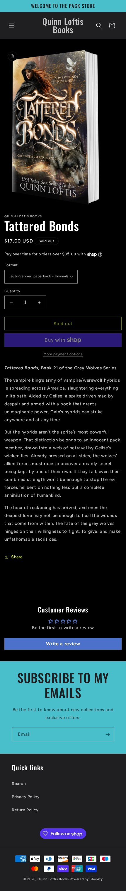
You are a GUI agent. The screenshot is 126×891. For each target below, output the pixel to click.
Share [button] (17, 556)
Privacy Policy (26, 796)
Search (19, 783)
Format (11, 265)
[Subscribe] (107, 734)
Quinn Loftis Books (53, 879)
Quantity (12, 291)
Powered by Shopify (86, 879)
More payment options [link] (63, 354)
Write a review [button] (63, 643)
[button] (11, 25)
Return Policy (25, 810)
